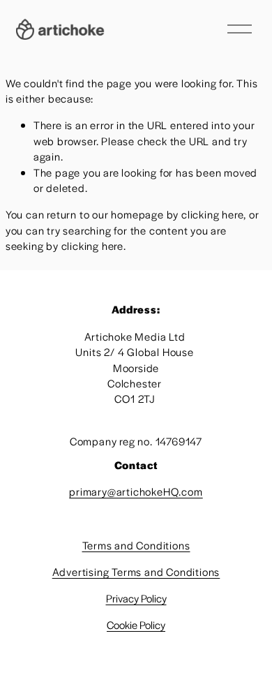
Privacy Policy (136, 598)
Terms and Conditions (136, 545)
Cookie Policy (136, 624)
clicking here (212, 214)
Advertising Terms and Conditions (136, 571)
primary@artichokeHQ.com (135, 491)
